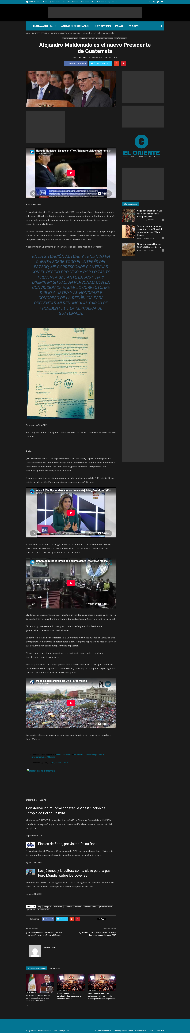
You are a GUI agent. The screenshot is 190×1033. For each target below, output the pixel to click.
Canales (119, 26)
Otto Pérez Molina (90, 907)
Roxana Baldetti (43, 910)
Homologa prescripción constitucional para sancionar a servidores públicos (69, 996)
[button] (161, 26)
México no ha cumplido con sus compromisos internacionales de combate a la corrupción (39, 997)
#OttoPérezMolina (63, 754)
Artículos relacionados (37, 969)
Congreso (47, 907)
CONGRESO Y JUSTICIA (87, 38)
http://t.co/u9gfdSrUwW (94, 754)
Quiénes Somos (55, 2)
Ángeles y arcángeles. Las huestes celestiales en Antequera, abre (149, 213)
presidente (31, 910)
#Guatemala (79, 754)
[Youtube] (162, 2)
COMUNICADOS (32, 992)
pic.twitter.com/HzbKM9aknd (43, 757)
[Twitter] (158, 2)
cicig (39, 907)
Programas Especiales (44, 26)
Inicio (45, 2)
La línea (78, 907)
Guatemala (69, 907)
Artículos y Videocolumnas (75, 26)
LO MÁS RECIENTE (120, 38)
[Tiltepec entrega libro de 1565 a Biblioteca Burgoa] (128, 249)
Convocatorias (103, 26)
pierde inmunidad (105, 907)
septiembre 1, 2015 (60, 762)
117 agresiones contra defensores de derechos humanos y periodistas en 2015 (95, 933)
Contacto (75, 2)
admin (139, 220)
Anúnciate (66, 2)
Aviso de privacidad (87, 2)
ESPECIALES (109, 38)
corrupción (58, 907)
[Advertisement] (95, 12)
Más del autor (54, 969)
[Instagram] (153, 2)
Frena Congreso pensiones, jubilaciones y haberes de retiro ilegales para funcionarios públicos (101, 996)
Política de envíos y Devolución (107, 2)
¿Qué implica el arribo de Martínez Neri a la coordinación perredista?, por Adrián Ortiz (44, 933)
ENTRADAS (99, 38)
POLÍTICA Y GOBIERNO (70, 38)
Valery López (81, 57)
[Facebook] (149, 2)
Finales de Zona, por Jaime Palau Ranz (67, 844)
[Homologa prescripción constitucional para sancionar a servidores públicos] (71, 982)
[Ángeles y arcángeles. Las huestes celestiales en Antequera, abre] (128, 215)
